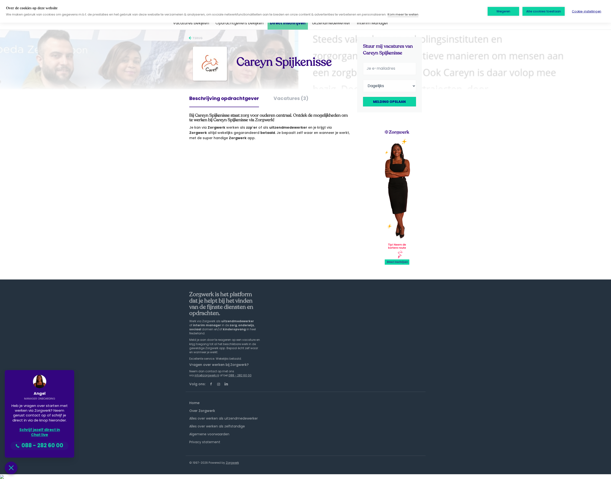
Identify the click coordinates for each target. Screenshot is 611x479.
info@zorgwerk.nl (207, 375)
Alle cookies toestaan (543, 11)
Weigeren (503, 11)
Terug (197, 38)
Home (194, 402)
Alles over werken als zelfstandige (217, 426)
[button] (11, 468)
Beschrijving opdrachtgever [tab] (224, 98)
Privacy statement (204, 442)
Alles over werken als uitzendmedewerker (223, 418)
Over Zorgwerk (202, 410)
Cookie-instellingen (586, 11)
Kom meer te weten (403, 14)
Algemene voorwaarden (209, 434)
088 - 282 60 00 (240, 375)
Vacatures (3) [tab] (291, 98)
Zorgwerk (232, 463)
